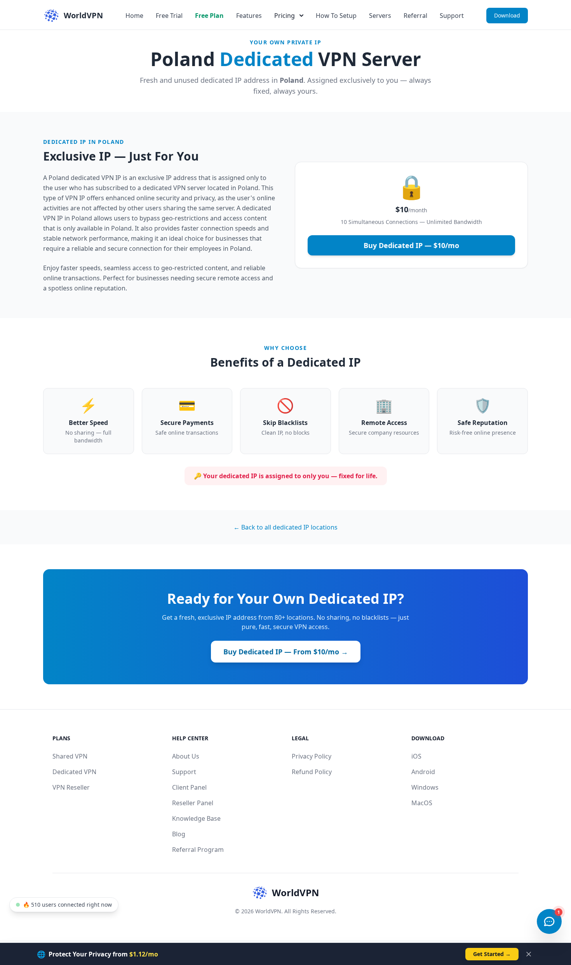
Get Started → (492, 954)
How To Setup (336, 15)
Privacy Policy (311, 756)
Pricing (284, 15)
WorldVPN (295, 892)
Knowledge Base (196, 818)
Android (423, 771)
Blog (178, 834)
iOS (416, 756)
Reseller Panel (192, 803)
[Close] (528, 954)
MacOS (421, 803)
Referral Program (198, 849)
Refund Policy (312, 771)
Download (507, 15)
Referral (415, 15)
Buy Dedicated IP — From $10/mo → (285, 651)
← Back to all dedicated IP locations (285, 527)
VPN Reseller (71, 787)
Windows (425, 787)
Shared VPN (69, 756)
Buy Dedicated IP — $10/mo (411, 245)
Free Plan (209, 15)
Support (452, 15)
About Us (185, 756)
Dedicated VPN (74, 771)
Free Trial (169, 15)
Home (134, 15)
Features (249, 15)
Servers (380, 15)
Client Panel (189, 787)
